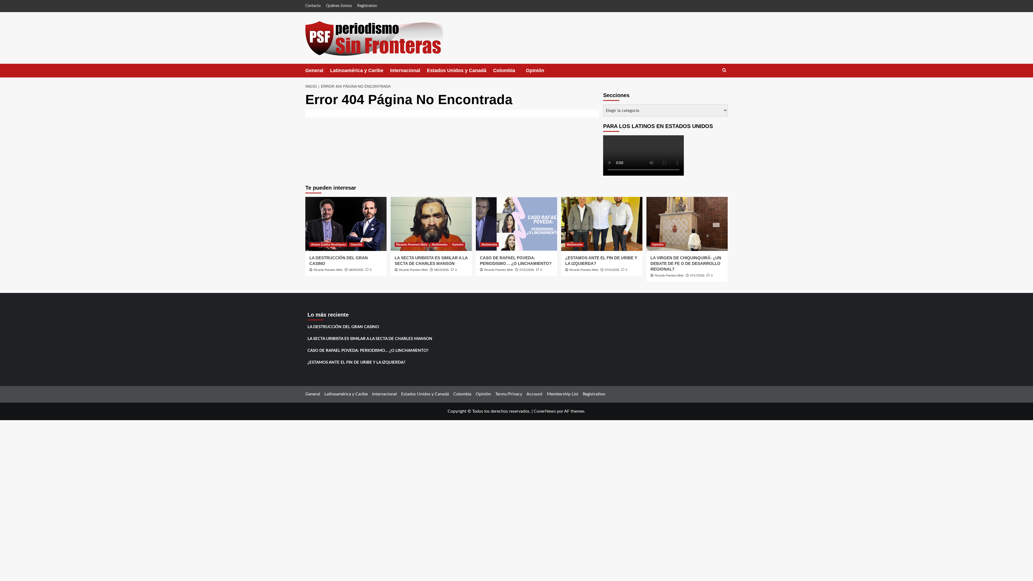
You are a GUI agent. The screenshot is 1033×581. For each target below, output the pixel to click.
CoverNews (545, 411)
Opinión (540, 72)
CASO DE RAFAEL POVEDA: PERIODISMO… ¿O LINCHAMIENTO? (368, 351)
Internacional (405, 70)
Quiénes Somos (339, 6)
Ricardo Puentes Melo (328, 269)
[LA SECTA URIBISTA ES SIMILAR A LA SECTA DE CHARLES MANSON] (431, 224)
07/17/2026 (697, 275)
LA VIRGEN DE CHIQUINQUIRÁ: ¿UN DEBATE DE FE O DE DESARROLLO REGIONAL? (685, 263)
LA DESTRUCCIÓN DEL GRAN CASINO (343, 327)
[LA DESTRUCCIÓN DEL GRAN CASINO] (346, 224)
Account (534, 394)
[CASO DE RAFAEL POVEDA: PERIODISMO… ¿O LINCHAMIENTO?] (516, 224)
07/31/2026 (526, 269)
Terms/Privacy (508, 394)
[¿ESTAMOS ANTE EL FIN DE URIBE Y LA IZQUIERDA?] (601, 224)
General (314, 70)
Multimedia (439, 244)
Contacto (313, 6)
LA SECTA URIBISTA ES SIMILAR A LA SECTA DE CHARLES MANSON (369, 339)
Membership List (562, 394)
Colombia (509, 72)
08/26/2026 (356, 269)
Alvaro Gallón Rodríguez (328, 244)
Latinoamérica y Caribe (356, 70)
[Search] (724, 70)
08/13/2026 (441, 269)
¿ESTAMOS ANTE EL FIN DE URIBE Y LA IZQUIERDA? (356, 362)
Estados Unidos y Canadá (456, 70)
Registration (367, 6)
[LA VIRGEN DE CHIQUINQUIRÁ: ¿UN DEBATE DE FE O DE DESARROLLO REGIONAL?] (687, 224)
